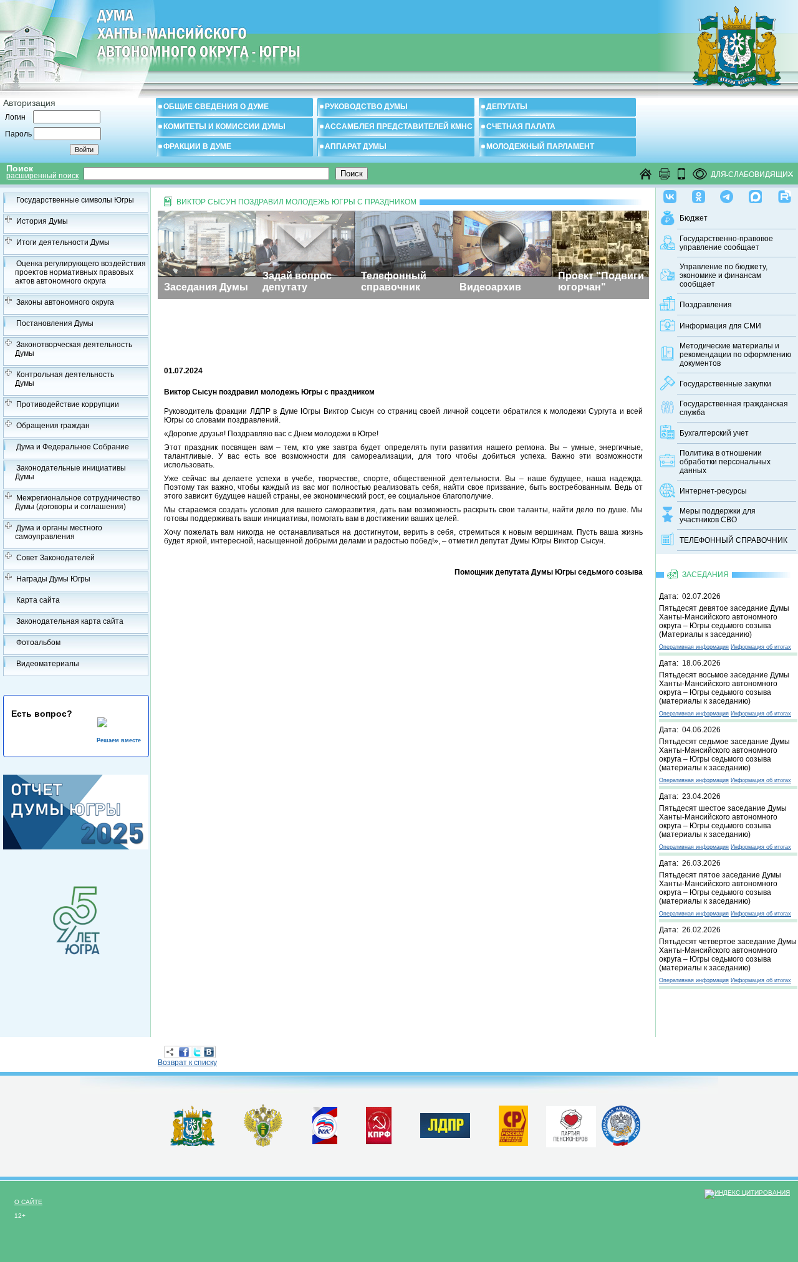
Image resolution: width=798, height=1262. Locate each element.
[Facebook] (184, 1052)
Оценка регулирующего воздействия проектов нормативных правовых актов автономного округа (80, 272)
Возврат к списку (187, 1062)
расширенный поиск (42, 175)
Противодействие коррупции (67, 404)
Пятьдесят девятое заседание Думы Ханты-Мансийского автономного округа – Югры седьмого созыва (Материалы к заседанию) (724, 621)
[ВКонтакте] (209, 1052)
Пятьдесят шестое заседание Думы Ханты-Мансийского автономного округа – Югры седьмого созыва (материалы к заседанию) (723, 821)
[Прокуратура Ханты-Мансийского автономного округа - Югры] (263, 1144)
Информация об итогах (761, 647)
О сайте (28, 1201)
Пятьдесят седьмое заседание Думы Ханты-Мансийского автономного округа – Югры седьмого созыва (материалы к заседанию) (724, 754)
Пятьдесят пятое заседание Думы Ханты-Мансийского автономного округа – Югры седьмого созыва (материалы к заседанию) (720, 888)
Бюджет (694, 218)
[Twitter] (196, 1052)
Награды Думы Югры (53, 579)
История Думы (42, 221)
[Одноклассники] (698, 193)
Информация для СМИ (720, 326)
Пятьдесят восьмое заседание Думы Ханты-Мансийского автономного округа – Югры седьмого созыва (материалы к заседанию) (724, 688)
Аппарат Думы (356, 146)
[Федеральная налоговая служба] (621, 1143)
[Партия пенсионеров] (571, 1124)
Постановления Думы (55, 323)
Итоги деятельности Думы (63, 242)
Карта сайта (38, 600)
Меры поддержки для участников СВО (718, 515)
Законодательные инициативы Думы (70, 472)
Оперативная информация (694, 647)
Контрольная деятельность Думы (64, 379)
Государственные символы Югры (75, 200)
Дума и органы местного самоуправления (58, 532)
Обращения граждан (53, 425)
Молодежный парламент (540, 146)
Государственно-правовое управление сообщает (726, 243)
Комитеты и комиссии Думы (224, 126)
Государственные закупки (725, 384)
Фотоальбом (38, 642)
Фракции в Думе (197, 146)
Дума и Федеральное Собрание (72, 446)
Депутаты (506, 106)
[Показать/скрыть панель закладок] (170, 1052)
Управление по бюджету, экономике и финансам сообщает (723, 275)
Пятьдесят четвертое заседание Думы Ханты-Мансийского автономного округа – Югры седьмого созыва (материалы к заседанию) (728, 954)
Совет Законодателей (55, 557)
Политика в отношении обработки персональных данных (725, 462)
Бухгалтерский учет (714, 433)
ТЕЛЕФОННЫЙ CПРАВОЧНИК (733, 540)
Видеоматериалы (47, 663)
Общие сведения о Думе (216, 106)
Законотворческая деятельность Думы (73, 349)
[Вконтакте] (669, 193)
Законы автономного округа (65, 302)
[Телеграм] (726, 193)
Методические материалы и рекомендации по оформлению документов (735, 355)
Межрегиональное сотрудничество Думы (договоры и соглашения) (77, 502)
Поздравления (706, 304)
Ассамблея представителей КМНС (399, 126)
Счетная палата (520, 126)
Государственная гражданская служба (734, 408)
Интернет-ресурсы (713, 491)
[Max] (755, 193)
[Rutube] (784, 193)
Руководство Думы (366, 106)
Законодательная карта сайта (69, 621)
